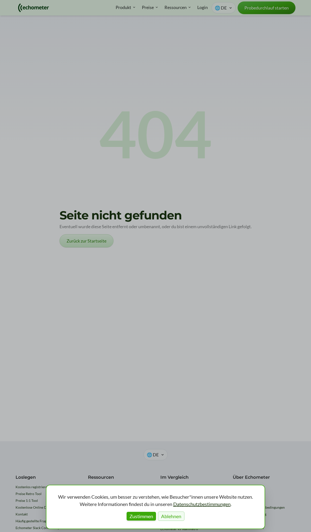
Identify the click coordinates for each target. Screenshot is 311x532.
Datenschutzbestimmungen (202, 504)
